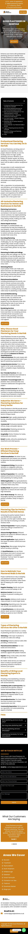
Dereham (7, 875)
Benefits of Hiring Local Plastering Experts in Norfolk (12, 131)
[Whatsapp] (24, 930)
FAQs (5, 134)
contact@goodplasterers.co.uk (17, 767)
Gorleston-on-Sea (10, 880)
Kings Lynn (7, 889)
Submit (14, 802)
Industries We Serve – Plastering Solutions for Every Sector (12, 115)
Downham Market (10, 886)
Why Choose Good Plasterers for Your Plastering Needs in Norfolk (14, 112)
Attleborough (8, 872)
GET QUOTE (14, 41)
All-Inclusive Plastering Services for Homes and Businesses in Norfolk (13, 109)
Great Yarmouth (9, 877)
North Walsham (9, 869)
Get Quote (23, 12)
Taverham (7, 863)
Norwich (6, 860)
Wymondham (8, 866)
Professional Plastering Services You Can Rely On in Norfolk (13, 106)
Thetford (7, 883)
